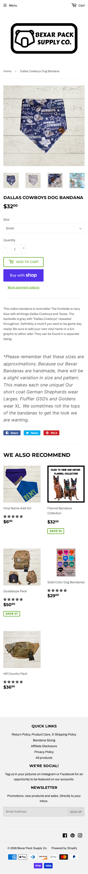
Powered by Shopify (64, 848)
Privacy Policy (44, 752)
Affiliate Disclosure (44, 746)
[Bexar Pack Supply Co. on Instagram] (80, 836)
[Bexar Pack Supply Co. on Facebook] (65, 836)
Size (6, 219)
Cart (81, 5)
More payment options (23, 287)
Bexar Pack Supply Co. (32, 848)
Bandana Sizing (44, 740)
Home (7, 71)
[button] (13, 516)
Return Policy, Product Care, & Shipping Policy (44, 734)
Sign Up (76, 811)
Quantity (9, 240)
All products (44, 757)
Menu (13, 5)
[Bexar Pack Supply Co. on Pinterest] (72, 836)
